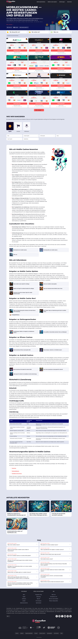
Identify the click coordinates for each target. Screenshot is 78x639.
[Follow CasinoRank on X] (62, 616)
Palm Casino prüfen (39, 70)
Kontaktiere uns (53, 596)
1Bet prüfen (17, 70)
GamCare (14, 468)
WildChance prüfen (17, 87)
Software (24, 598)
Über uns (54, 594)
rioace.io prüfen (39, 87)
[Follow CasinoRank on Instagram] (59, 616)
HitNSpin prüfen (61, 70)
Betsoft (38, 598)
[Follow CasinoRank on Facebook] (57, 616)
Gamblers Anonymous (17, 473)
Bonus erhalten (17, 50)
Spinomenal (38, 602)
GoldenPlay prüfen (39, 52)
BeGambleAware (15, 471)
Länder (24, 600)
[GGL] (23, 627)
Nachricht (69, 1)
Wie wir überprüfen (53, 600)
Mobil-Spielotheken (41, 1)
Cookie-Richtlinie (39, 637)
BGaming (39, 596)
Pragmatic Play (38, 594)
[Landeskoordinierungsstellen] (44, 627)
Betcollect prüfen (17, 105)
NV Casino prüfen (61, 52)
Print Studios (38, 600)
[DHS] (38, 627)
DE (7, 616)
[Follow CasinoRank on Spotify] (68, 616)
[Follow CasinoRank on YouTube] (65, 616)
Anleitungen (62, 1)
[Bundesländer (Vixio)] (32, 627)
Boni (24, 594)
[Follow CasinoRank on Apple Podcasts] (70, 616)
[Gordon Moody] (51, 627)
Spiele (24, 596)
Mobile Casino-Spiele (52, 1)
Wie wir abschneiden (53, 598)
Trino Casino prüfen (39, 105)
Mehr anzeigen (38, 110)
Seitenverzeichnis (24, 602)
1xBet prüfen (60, 105)
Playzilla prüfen (17, 52)
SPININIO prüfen (61, 87)
